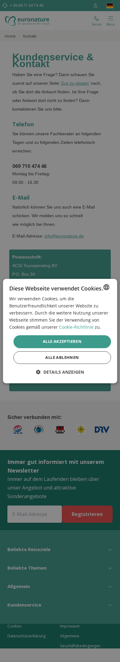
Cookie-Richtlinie (76, 327)
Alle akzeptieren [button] (62, 341)
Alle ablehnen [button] (62, 357)
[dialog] (60, 331)
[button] (60, 372)
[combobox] (106, 287)
